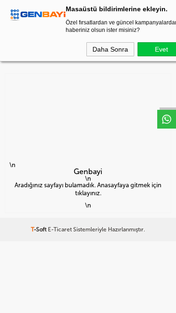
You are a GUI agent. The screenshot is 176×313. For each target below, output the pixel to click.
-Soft (39, 229)
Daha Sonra (110, 49)
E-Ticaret (60, 229)
